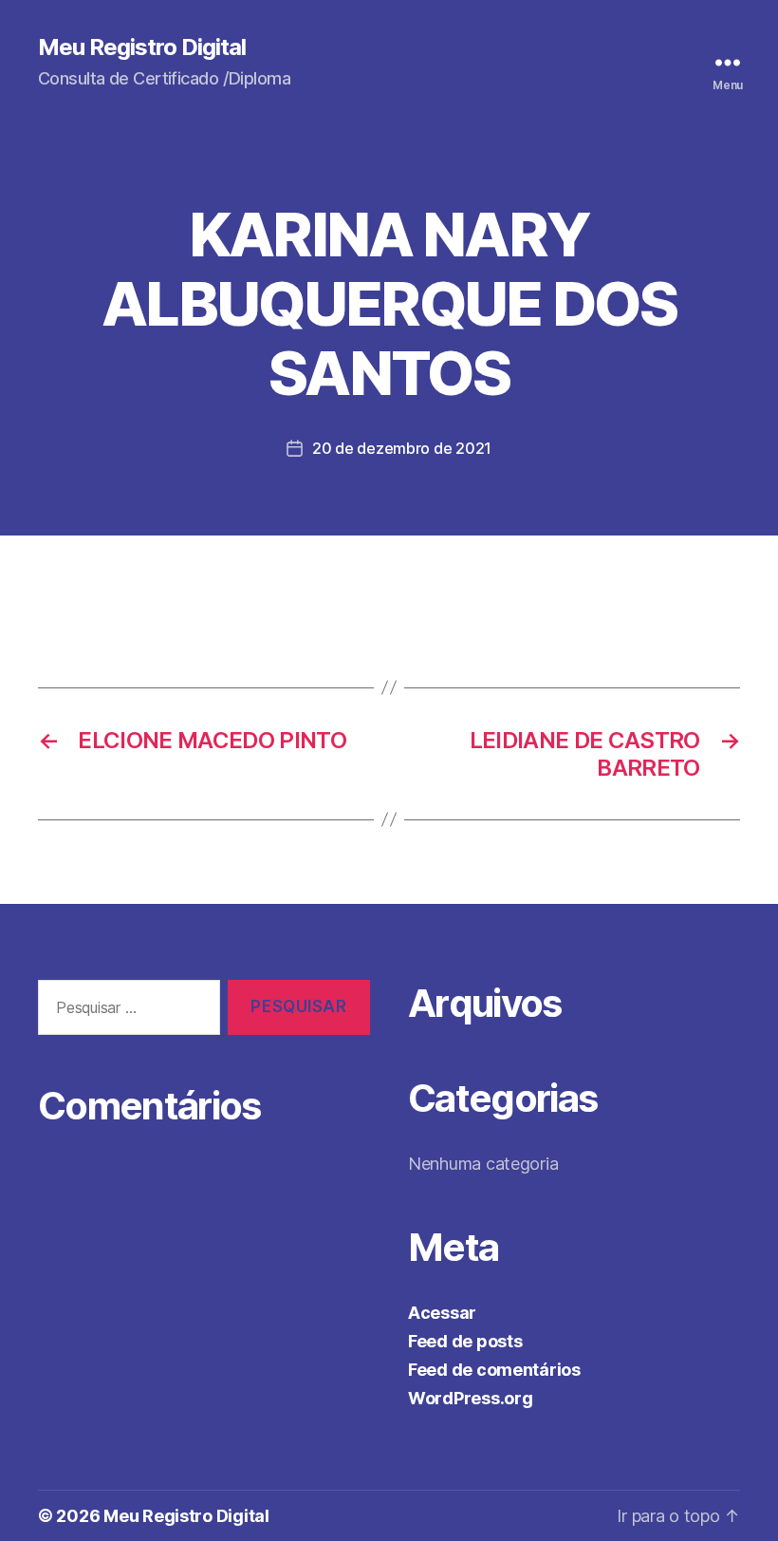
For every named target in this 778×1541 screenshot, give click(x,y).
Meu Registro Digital (142, 47)
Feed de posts (465, 1341)
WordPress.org (470, 1398)
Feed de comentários (494, 1370)
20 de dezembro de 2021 (401, 448)
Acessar (442, 1313)
